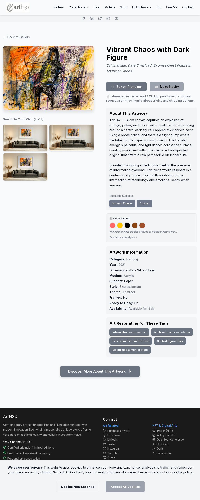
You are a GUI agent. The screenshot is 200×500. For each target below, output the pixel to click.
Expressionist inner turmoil (130, 341)
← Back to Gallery (16, 37)
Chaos (144, 203)
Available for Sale (142, 308)
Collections (77, 7)
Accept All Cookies (125, 487)
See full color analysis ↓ (123, 237)
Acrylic (129, 276)
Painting (132, 259)
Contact (188, 7)
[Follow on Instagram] (108, 18)
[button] (25, 138)
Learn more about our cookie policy (165, 472)
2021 (122, 265)
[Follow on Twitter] (100, 18)
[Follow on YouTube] (116, 18)
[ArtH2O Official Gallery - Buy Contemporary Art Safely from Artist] (17, 7)
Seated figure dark (170, 341)
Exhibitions (140, 7)
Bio (158, 7)
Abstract (128, 292)
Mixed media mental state (130, 349)
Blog (96, 7)
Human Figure (122, 203)
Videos (110, 7)
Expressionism (130, 287)
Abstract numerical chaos (172, 332)
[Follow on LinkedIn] (92, 18)
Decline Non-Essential (78, 487)
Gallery (58, 7)
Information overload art (129, 332)
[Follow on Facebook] (83, 18)
